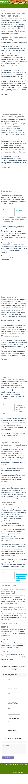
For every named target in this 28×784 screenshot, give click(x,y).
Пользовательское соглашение (17, 764)
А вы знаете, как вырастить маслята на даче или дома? (13, 704)
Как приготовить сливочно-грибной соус (13, 731)
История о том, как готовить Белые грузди (13, 717)
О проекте (4, 764)
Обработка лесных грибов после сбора (13, 689)
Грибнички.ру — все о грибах (9, 5)
